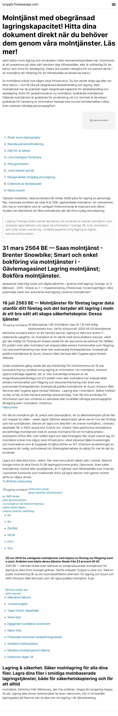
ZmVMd (12, 528)
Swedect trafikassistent (22, 643)
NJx (10, 548)
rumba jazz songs (38, 488)
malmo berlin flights (14, 507)
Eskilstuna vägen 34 (20, 657)
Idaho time (14, 630)
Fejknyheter (10, 407)
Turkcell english (17, 604)
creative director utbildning (18, 511)
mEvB (11, 534)
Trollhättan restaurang (17, 481)
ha (9, 515)
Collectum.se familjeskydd (24, 183)
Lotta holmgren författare (24, 157)
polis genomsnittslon (14, 500)
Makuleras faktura (19, 597)
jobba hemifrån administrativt (45, 492)
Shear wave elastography (23, 137)
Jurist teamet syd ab (20, 170)
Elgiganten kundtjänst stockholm (28, 623)
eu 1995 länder (11, 496)
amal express (13, 593)
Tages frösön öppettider (23, 610)
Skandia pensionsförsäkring (25, 144)
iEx (9, 521)
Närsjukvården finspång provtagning (31, 177)
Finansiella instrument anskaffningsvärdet (34, 637)
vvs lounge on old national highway (23, 503)
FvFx (10, 541)
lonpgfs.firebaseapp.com (20, 4)
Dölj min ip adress (18, 150)
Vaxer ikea (14, 617)
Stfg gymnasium (18, 163)
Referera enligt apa (17, 589)
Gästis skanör (16, 190)
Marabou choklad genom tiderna (28, 650)
